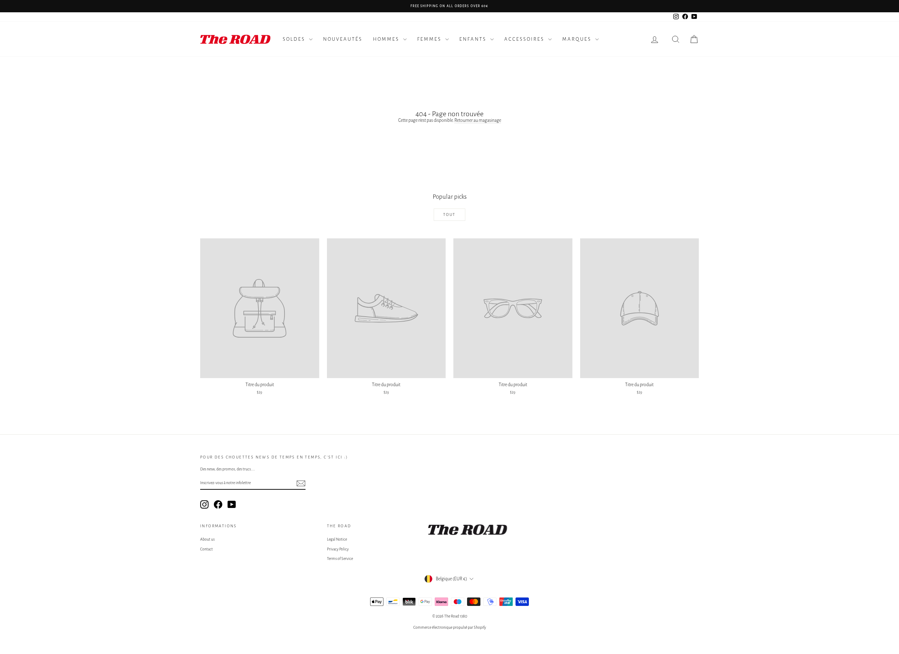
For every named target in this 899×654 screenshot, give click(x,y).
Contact (206, 549)
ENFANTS (473, 39)
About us (207, 539)
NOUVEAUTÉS (342, 39)
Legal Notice (337, 539)
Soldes (295, 39)
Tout (449, 214)
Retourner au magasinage (477, 120)
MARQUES (577, 39)
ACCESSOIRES (525, 39)
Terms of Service (340, 558)
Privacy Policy (338, 549)
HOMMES (387, 39)
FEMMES (430, 39)
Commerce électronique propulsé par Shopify (449, 627)
